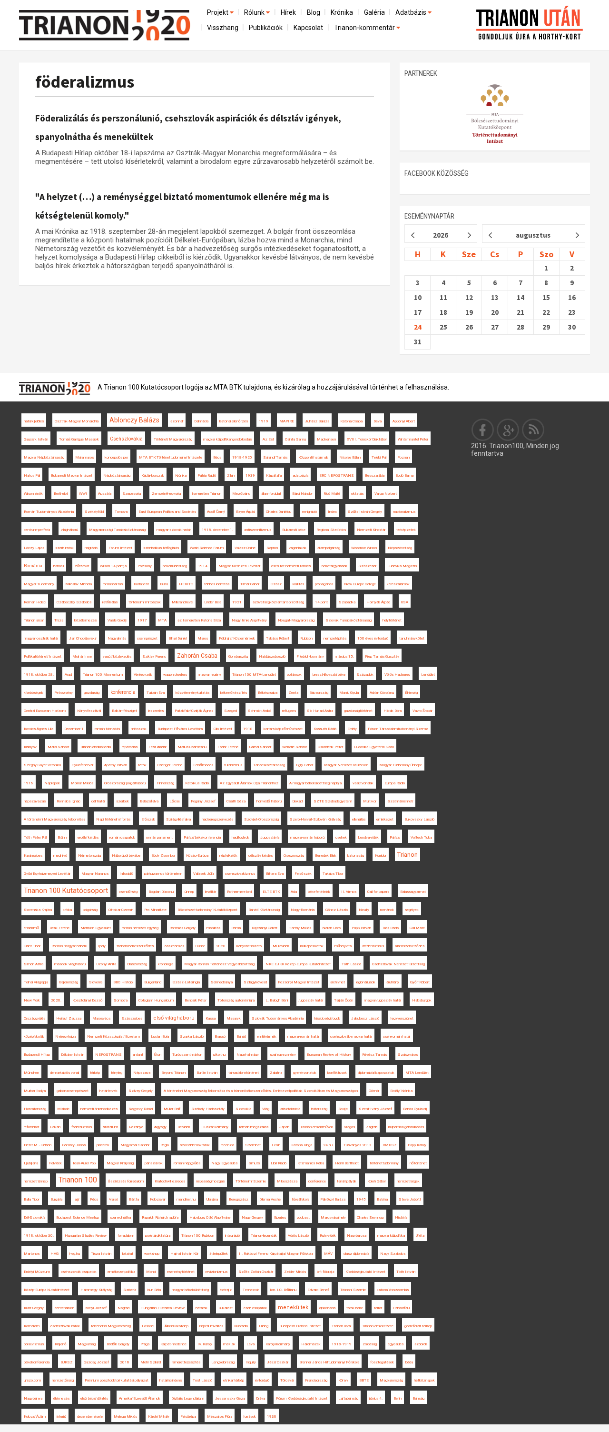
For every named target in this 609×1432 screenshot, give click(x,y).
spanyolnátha (120, 1217)
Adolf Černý (216, 512)
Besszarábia (374, 475)
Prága (144, 1344)
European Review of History (329, 1054)
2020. (56, 1000)
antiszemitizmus (257, 530)
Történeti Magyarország (173, 439)
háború (58, 566)
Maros (202, 638)
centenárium (64, 1308)
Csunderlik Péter (330, 747)
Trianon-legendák (264, 1235)
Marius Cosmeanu (191, 747)
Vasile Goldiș (117, 620)
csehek (341, 837)
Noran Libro (331, 928)
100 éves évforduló (372, 638)
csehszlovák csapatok (79, 1272)
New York (32, 1000)
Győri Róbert (420, 982)
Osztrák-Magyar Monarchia (76, 421)
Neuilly (364, 910)
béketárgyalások (334, 566)
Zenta (293, 693)
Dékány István (72, 1054)
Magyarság (87, 1344)
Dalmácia (201, 421)
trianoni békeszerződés (135, 946)
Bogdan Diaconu (161, 892)
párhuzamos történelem (163, 873)
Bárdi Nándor (302, 493)
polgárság (90, 910)
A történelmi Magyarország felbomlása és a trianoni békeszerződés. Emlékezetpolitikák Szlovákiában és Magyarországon (261, 1091)
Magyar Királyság (120, 1163)
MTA (162, 620)
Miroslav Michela (78, 584)
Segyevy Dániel (140, 1109)
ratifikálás (110, 602)
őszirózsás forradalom (126, 1181)
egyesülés (395, 1344)
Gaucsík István (36, 439)
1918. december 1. (217, 530)
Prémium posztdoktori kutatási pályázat (116, 1380)
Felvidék (55, 1163)
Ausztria (104, 493)
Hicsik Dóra (392, 711)
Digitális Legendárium (187, 1398)
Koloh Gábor (376, 1181)
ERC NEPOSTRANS (336, 475)
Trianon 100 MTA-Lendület (254, 674)
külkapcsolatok (312, 946)
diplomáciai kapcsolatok (376, 1073)
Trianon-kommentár (365, 27)
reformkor (31, 1127)
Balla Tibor (31, 1199)
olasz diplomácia (356, 1254)
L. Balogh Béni (276, 1000)
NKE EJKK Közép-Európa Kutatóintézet (298, 964)
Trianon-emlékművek (316, 1127)
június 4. (376, 1398)
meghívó (60, 855)
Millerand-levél (182, 602)
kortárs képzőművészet (283, 729)
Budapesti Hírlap (37, 1054)
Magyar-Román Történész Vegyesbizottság (219, 964)
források (249, 1416)
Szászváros (408, 1054)
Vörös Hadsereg (397, 674)
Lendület (428, 674)
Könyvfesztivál (89, 711)
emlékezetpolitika (121, 1272)
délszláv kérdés (260, 855)
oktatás (357, 493)
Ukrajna (212, 1199)
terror (378, 1308)
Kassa (211, 1018)
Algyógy (160, 1127)
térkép (95, 1073)
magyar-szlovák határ (174, 530)
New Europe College (360, 584)
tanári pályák (346, 1181)
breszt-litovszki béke (329, 674)
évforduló (262, 1380)
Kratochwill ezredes (170, 1181)
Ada (294, 892)
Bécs (217, 457)
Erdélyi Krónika (401, 1091)
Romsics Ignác (68, 801)
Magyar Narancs (94, 873)
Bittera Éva (275, 873)
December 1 (74, 729)
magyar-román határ (303, 1036)
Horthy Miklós (299, 928)
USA (404, 602)
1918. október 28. (39, 674)
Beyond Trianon (173, 1073)
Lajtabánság (348, 1398)
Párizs (395, 837)
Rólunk (255, 12)
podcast (303, 1217)
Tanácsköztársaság (269, 765)
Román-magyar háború (69, 946)
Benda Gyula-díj (415, 1109)
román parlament (159, 837)
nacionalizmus (404, 512)
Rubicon (306, 638)
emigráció (309, 512)
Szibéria (129, 1290)
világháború (69, 530)
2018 (124, 1362)
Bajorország (68, 982)
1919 (263, 421)
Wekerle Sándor (294, 747)
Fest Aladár (157, 747)
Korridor (380, 855)
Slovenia (95, 982)
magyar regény (209, 674)
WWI (83, 493)
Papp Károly (417, 1145)
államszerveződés (409, 946)
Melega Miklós (125, 1416)
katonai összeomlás (393, 1290)
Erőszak (148, 819)
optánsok (294, 674)
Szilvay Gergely (140, 1091)
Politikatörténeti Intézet (42, 656)
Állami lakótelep (176, 1326)
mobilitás (213, 928)
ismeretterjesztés (186, 1362)
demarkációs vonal (64, 1073)
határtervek (108, 1091)
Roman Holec (35, 602)
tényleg (116, 1073)
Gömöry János (74, 1145)
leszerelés (156, 711)
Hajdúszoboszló (272, 656)
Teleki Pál (379, 457)
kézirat (127, 1254)
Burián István (206, 1073)
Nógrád (123, 1308)
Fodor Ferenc (227, 747)
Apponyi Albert (404, 421)
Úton (157, 1054)
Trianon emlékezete (377, 1326)
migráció (91, 548)
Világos (349, 1127)
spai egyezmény (283, 1054)
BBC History (123, 982)
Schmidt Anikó (259, 711)
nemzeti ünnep (36, 1181)
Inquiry (251, 1362)
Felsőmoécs (203, 765)
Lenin (276, 1145)
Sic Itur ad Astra (320, 711)
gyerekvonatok (304, 1073)
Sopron (272, 548)
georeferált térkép (418, 1326)
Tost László (202, 1380)
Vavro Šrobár (422, 711)
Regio (164, 1145)
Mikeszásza (287, 1181)
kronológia (165, 964)
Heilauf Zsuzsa (68, 1018)
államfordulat (271, 493)
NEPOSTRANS (108, 1054)
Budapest (141, 584)
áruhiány (392, 982)
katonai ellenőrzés (233, 421)
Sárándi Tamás (275, 457)
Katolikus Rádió (197, 783)
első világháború (174, 1018)
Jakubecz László (365, 1018)
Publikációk (266, 27)
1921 (237, 602)
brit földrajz (325, 1272)
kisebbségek (33, 693)
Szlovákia (243, 1109)
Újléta (420, 1235)
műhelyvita (343, 946)
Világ (265, 1109)
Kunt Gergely (34, 1308)
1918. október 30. (39, 1235)
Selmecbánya (222, 982)
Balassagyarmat (413, 892)
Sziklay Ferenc (154, 656)
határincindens (170, 1380)
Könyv (343, 1380)
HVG (54, 1254)
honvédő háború (269, 801)
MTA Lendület (417, 1073)
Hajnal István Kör (184, 1254)
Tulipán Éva (156, 693)
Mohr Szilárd (150, 1362)
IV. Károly (204, 1344)
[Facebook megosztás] (483, 429)
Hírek (288, 12)
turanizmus (233, 765)
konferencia (123, 692)
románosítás (113, 584)
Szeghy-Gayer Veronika (42, 765)
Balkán (55, 1127)
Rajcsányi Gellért (264, 928)
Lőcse (174, 801)
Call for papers (378, 892)
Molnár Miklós (82, 783)
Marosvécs (101, 1018)
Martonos (31, 1254)
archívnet (337, 982)
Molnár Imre (82, 656)
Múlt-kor (369, 801)
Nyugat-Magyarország (296, 620)
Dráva (260, 1398)
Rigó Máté (332, 493)
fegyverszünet (401, 1018)
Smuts (254, 1163)
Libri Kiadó (278, 1163)
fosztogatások (382, 1362)
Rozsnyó (136, 1127)
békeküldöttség (175, 566)
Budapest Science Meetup (77, 1217)
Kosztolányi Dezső (87, 1000)
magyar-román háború (307, 837)
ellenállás (358, 819)
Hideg (263, 1326)
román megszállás (253, 1127)
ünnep (189, 892)
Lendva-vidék (368, 837)
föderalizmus (84, 81)
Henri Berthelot (347, 1163)
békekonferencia (36, 1362)
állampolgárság (328, 548)
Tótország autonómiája (236, 1000)
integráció (232, 1235)
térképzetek (406, 530)
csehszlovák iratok (65, 1326)
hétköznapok (424, 1380)
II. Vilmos (348, 892)
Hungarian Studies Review (86, 1235)
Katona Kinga (301, 1145)
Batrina (382, 1199)
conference (317, 1181)
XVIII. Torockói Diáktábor (367, 439)
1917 (142, 620)
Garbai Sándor (260, 747)
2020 (221, 946)
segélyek (412, 910)
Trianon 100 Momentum (103, 674)
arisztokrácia (290, 1109)
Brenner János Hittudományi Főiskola (329, 1362)
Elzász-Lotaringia (186, 982)
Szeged (230, 711)
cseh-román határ (397, 1036)
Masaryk (233, 1018)
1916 (28, 783)
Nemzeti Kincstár (371, 530)
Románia (33, 565)
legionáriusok (365, 982)
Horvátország (35, 1109)
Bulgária (56, 1199)
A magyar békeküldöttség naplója (315, 783)
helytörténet (392, 620)
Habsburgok (422, 1000)
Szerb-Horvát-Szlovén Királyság (315, 819)
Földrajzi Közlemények (237, 638)
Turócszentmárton (187, 1054)
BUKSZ (66, 1362)
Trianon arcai (33, 620)
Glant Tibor (32, 946)
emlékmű (31, 928)
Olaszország (137, 964)
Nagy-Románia (302, 910)
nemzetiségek (408, 1181)
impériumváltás (211, 1326)
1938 (271, 1416)
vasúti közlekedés (117, 656)
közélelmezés (85, 620)
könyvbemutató (249, 946)
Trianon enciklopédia (95, 747)
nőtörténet (418, 1163)
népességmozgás (210, 1181)
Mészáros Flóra (219, 1416)
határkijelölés (34, 421)
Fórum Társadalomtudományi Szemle (398, 729)
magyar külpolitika (391, 1235)
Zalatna (276, 1073)
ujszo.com (32, 1380)
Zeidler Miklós (295, 1272)
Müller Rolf (172, 1109)
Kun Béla (154, 1290)
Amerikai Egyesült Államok (139, 1398)
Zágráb (371, 1127)
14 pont (321, 602)
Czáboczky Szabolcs (74, 602)
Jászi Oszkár (277, 1362)
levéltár (210, 892)
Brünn (62, 837)
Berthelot (61, 493)
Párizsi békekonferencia (202, 837)
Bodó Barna (404, 475)
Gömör (374, 1091)
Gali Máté (417, 928)
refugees (289, 711)
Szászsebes (131, 1018)
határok (201, 1308)
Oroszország (294, 855)
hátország (319, 1109)
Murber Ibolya (35, 1091)
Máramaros (84, 457)
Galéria (374, 12)
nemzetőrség (63, 1380)
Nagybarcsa (356, 1235)
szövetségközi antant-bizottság (278, 602)
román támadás (107, 729)
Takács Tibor (333, 873)
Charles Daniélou (278, 512)
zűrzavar (82, 566)
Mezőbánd (241, 493)
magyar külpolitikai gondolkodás (227, 439)
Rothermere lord (239, 892)
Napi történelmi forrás (113, 819)
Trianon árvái (341, 1326)
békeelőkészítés (233, 693)
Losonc (148, 1326)
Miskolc (63, 1109)
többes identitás (216, 584)
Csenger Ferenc (169, 765)
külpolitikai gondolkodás (406, 1127)
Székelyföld (94, 512)
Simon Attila (33, 964)
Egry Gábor (304, 765)
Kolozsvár (158, 1199)
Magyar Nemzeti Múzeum (346, 765)
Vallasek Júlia (203, 873)
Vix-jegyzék (143, 674)
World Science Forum (207, 548)
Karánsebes (33, 855)
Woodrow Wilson (364, 548)
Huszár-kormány (214, 1127)
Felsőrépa (188, 1416)
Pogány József (203, 801)
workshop (151, 1254)
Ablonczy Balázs (134, 420)
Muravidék (281, 946)
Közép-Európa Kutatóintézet (46, 1290)
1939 (250, 475)
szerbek (122, 801)
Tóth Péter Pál (35, 837)
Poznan (403, 457)
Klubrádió (241, 1326)
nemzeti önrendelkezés (99, 1109)
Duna (164, 584)
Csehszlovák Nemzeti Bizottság (398, 964)
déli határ (98, 801)
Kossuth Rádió (325, 729)
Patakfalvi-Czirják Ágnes (194, 711)
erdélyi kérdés (88, 837)
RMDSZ (390, 1145)
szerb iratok (64, 548)
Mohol (151, 1272)
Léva (250, 1344)
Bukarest (225, 1308)
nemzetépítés (335, 638)
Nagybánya (33, 1398)
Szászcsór (367, 566)
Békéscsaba (267, 693)
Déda (409, 1362)
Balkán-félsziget (124, 711)
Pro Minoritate (155, 910)
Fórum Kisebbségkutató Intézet (301, 1398)
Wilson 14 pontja (113, 566)
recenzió (227, 1145)
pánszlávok (154, 1163)
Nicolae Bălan (350, 457)
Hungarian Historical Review (162, 1308)
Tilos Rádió (390, 928)
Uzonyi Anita (106, 964)
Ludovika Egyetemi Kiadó (374, 747)
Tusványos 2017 (358, 1145)
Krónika (342, 12)
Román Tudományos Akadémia (49, 512)
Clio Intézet (223, 729)
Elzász (276, 584)
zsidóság (370, 1344)
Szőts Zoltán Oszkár (255, 1272)
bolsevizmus (34, 1344)
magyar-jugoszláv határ (382, 1000)
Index (332, 512)
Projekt (218, 12)
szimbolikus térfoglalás (161, 548)
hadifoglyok (240, 837)
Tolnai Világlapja (36, 982)
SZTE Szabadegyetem (333, 801)
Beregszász (238, 1199)
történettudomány (384, 1163)
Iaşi (76, 1199)
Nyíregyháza (65, 1036)
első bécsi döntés (94, 1398)
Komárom (31, 1326)
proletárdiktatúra (157, 1235)
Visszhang (222, 27)
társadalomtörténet (243, 1073)
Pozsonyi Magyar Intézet (298, 982)
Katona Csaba (351, 421)
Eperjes (280, 1217)
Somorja (121, 1000)
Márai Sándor (58, 747)
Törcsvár (287, 1380)
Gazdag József (96, 1362)
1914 (202, 566)
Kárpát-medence (173, 1344)
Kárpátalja (274, 475)
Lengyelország (223, 1362)
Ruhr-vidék (328, 1235)
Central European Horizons (45, 711)
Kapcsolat (308, 27)
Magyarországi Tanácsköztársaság (117, 530)
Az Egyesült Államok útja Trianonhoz (249, 783)
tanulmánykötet (411, 638)
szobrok (420, 1344)
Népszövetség (400, 548)
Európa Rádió (394, 783)
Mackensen (326, 439)
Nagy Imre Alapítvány (249, 620)
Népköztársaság (116, 475)
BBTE (364, 1380)
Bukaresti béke (293, 530)
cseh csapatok (255, 1308)
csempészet (147, 638)
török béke (354, 1308)
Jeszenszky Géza (230, 1398)
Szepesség (131, 493)
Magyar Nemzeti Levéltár (239, 566)
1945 (361, 1199)
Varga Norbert (385, 493)
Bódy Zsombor (163, 855)
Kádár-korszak (152, 475)
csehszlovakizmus (240, 873)
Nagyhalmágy (247, 1054)
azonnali (176, 421)
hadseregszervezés (217, 819)
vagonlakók (297, 548)
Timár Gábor (249, 584)
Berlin (397, 1398)
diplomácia (327, 1308)
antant (138, 1054)
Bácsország (318, 693)
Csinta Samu (295, 439)
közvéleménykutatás (192, 693)
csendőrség (128, 892)
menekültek (293, 1307)
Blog (313, 12)
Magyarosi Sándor (134, 1145)
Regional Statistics (331, 530)
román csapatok (122, 837)
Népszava (141, 1073)
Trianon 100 (78, 1179)
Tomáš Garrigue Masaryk (79, 439)
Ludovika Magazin (402, 566)
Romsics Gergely (182, 928)
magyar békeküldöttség (190, 1290)
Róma (236, 928)
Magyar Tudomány (39, 584)
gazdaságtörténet (358, 711)
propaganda (324, 584)
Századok (364, 674)
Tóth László (351, 964)
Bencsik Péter (195, 1000)
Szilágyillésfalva (178, 819)
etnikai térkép (233, 1380)
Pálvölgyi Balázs (332, 1199)
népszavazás (35, 801)
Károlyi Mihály (158, 1416)
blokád (298, 801)
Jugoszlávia (269, 837)
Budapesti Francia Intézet (300, 1326)
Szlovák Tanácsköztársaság (348, 620)
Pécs (94, 1199)
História (401, 1217)
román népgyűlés (187, 1163)
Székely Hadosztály (208, 1109)
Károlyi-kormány (277, 1344)
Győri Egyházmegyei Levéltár (47, 873)
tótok (142, 765)
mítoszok (139, 729)
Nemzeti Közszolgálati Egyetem (113, 1036)
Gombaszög (238, 656)
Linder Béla (212, 602)
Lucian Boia (160, 1036)
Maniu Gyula (349, 693)
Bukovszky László (419, 819)
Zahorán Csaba (197, 655)
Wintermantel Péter (413, 439)
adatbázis (300, 475)
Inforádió (126, 873)
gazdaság (91, 693)
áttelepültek (218, 1254)
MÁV (328, 1254)
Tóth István (405, 1272)
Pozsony (145, 566)
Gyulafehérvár (82, 765)
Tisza (58, 620)
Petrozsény (63, 693)
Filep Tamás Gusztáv (382, 656)
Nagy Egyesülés (224, 1163)
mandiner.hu (186, 1199)
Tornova (121, 512)
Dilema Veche (270, 1199)
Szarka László (192, 1036)
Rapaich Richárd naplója (160, 1217)
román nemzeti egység (140, 928)
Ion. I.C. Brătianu (283, 1290)
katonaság (355, 855)
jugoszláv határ (311, 1000)
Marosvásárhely (333, 1217)
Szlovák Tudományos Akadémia (278, 1018)
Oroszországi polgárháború (125, 783)
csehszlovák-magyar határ (351, 1036)
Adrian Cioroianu (382, 693)
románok (387, 910)
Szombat (253, 1145)
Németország (89, 855)
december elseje (90, 1416)
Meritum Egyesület (95, 928)
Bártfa (134, 1199)
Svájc (343, 1109)
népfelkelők (228, 855)
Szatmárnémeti (400, 801)
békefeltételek (319, 892)
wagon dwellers (175, 674)
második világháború (70, 964)
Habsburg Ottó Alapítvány (210, 1217)
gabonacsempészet (72, 1091)
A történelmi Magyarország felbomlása (54, 819)
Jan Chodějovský (83, 638)
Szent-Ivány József (375, 1109)
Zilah (231, 475)
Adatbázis (411, 12)
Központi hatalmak (313, 457)
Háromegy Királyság (96, 1290)
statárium (110, 1127)
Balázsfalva (149, 801)
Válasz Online (245, 548)
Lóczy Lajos (34, 548)
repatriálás (130, 747)
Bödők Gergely (118, 1344)
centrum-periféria (37, 530)
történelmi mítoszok (144, 602)
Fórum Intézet (120, 548)
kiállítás (298, 584)
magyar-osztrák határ (41, 638)
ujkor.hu (219, 1054)
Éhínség (411, 693)
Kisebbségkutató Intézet (365, 1272)
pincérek (103, 1145)
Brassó (220, 1036)
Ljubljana (31, 1163)
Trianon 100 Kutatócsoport (66, 890)
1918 (248, 729)
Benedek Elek (325, 855)
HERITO (186, 584)
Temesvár (251, 1290)
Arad (68, 674)
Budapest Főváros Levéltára (180, 729)
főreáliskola (300, 1199)
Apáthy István (115, 765)
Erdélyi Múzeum (37, 1272)
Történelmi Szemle (251, 1181)
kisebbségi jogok (327, 1018)
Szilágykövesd (255, 982)
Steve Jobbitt (410, 1199)
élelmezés (61, 1398)
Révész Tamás (374, 1054)
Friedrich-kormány (310, 656)
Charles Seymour (370, 1217)
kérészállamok (398, 584)
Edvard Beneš (318, 1290)
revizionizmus (216, 1272)
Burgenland (152, 982)
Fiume (200, 946)
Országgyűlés (34, 1018)
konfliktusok (337, 1073)
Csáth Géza (236, 801)
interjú (61, 1416)
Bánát (241, 1036)
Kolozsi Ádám (35, 1416)
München (31, 1073)
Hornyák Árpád (378, 602)
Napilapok (52, 783)
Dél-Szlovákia (34, 1217)
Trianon (407, 854)
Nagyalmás (117, 638)
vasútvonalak (363, 783)
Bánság (418, 1398)
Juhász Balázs (317, 421)
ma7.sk (229, 1344)
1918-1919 (342, 1344)
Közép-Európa (197, 855)
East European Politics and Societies (167, 512)
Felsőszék (303, 873)
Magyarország (391, 1380)
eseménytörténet (181, 1272)
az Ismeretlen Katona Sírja (199, 620)
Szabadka (347, 602)
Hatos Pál (32, 475)
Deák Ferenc (59, 928)
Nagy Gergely (252, 1217)
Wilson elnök (33, 493)
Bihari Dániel (177, 638)
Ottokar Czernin (120, 910)
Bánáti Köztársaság (264, 910)
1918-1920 (242, 457)
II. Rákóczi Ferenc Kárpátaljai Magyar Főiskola (276, 1254)
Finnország (165, 783)
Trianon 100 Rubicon (197, 1235)
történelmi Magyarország (111, 1326)
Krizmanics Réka (310, 1163)
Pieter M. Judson (37, 1145)
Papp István (361, 928)
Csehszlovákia (126, 438)
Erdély (352, 729)
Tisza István (101, 1254)
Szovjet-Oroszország (261, 819)
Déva (377, 421)
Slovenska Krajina (38, 910)
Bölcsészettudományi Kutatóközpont (207, 910)
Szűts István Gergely (365, 512)
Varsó (113, 1199)
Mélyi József (96, 1308)
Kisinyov (30, 747)
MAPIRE (286, 421)
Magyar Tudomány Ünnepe (400, 765)
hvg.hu (74, 1254)
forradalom (126, 1235)
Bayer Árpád (245, 512)
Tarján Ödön (343, 1000)
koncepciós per (116, 457)
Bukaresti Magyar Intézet (71, 475)
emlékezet (384, 819)
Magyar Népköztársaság (44, 457)
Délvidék (183, 1127)
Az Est (268, 439)
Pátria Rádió (206, 475)
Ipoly (102, 946)
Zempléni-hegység (166, 493)
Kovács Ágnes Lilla (38, 729)
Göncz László (336, 910)
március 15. (344, 656)
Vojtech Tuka (421, 837)
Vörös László (298, 1235)
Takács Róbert (277, 638)
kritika (67, 910)
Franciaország (316, 1380)
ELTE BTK (271, 892)
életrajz (226, 1290)
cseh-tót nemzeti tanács (291, 566)
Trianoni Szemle (353, 1290)
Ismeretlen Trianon (206, 493)
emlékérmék (266, 1036)
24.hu (328, 1145)
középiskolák (34, 1036)
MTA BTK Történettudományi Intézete (170, 457)
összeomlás (174, 946)
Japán (284, 1127)
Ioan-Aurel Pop (84, 1163)
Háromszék (311, 1344)
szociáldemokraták (195, 1145)
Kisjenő (61, 1344)
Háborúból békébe (126, 855)
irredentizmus (373, 946)
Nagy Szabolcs (392, 1254)
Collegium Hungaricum (156, 1000)
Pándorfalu (401, 1308)
